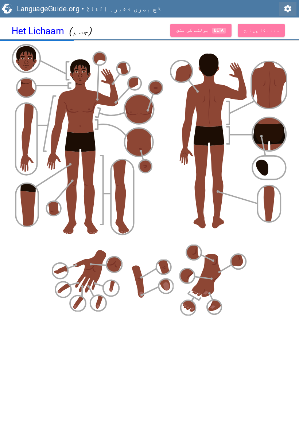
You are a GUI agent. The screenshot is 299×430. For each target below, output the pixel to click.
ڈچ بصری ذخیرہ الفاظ (124, 8)
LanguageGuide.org (48, 8)
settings (287, 8)
